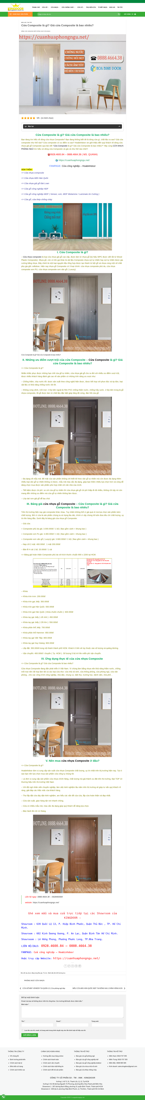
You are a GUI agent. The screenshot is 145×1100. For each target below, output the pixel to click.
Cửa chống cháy (68, 7)
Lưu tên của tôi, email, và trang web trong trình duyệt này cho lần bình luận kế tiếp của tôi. (55, 1030)
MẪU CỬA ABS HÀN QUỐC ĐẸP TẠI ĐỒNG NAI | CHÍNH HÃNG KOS (98, 988)
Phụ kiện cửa (91, 7)
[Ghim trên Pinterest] (76, 966)
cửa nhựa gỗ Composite (58, 503)
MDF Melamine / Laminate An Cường (80, 194)
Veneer (53, 194)
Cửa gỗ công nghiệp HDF (36, 189)
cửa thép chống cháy (42, 199)
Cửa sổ (80, 7)
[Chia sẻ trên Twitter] (69, 966)
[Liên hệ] (3, 1096)
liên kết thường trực (59, 973)
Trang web (95, 1021)
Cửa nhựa (54, 7)
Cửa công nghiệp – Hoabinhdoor (79, 166)
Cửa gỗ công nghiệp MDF (36, 194)
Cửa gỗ (44, 7)
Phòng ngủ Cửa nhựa (43, 31)
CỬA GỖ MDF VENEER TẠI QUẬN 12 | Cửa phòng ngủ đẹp (43, 988)
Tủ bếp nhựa (102, 7)
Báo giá (112, 7)
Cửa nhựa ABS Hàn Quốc (36, 178)
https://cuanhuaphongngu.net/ (76, 958)
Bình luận (25, 1004)
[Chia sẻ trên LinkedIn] (79, 966)
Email (58, 1021)
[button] (20, 14)
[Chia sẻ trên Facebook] (65, 966)
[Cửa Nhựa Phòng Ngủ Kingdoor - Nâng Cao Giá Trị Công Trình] (18, 7)
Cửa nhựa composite (34, 173)
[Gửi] (118, 14)
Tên (23, 1021)
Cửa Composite (60, 146)
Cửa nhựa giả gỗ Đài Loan (36, 183)
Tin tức (120, 7)
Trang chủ (36, 7)
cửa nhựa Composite (75, 760)
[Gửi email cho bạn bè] (72, 966)
